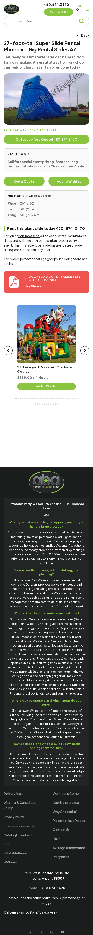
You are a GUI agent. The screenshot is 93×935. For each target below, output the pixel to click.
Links (56, 839)
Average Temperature (69, 848)
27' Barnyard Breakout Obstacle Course (44, 369)
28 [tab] (77, 398)
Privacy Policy (14, 817)
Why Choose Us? (65, 811)
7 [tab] (29, 398)
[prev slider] (8, 350)
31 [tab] (39, 404)
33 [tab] (44, 404)
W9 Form (10, 862)
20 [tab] (59, 398)
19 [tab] (56, 398)
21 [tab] (61, 398)
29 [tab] (35, 404)
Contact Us (61, 830)
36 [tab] (51, 404)
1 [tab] (16, 398)
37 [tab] (53, 404)
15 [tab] (47, 398)
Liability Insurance (66, 802)
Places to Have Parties (69, 821)
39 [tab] (57, 404)
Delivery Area (13, 793)
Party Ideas (61, 857)
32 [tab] (42, 404)
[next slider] (84, 350)
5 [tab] (25, 398)
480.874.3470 (56, 5)
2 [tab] (18, 398)
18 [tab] (54, 398)
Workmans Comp (66, 793)
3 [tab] (20, 398)
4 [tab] (22, 398)
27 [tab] (74, 398)
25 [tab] (70, 398)
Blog (7, 844)
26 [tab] (72, 398)
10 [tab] (36, 398)
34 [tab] (46, 404)
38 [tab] (55, 404)
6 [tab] (27, 398)
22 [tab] (63, 398)
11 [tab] (38, 398)
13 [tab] (43, 398)
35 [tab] (48, 404)
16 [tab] (50, 398)
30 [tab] (37, 404)
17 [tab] (52, 398)
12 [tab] (41, 398)
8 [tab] (32, 398)
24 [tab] (68, 398)
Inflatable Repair (16, 853)
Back (85, 35)
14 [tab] (45, 398)
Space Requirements (19, 826)
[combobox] (46, 21)
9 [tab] (34, 398)
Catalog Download (18, 835)
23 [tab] (65, 398)
